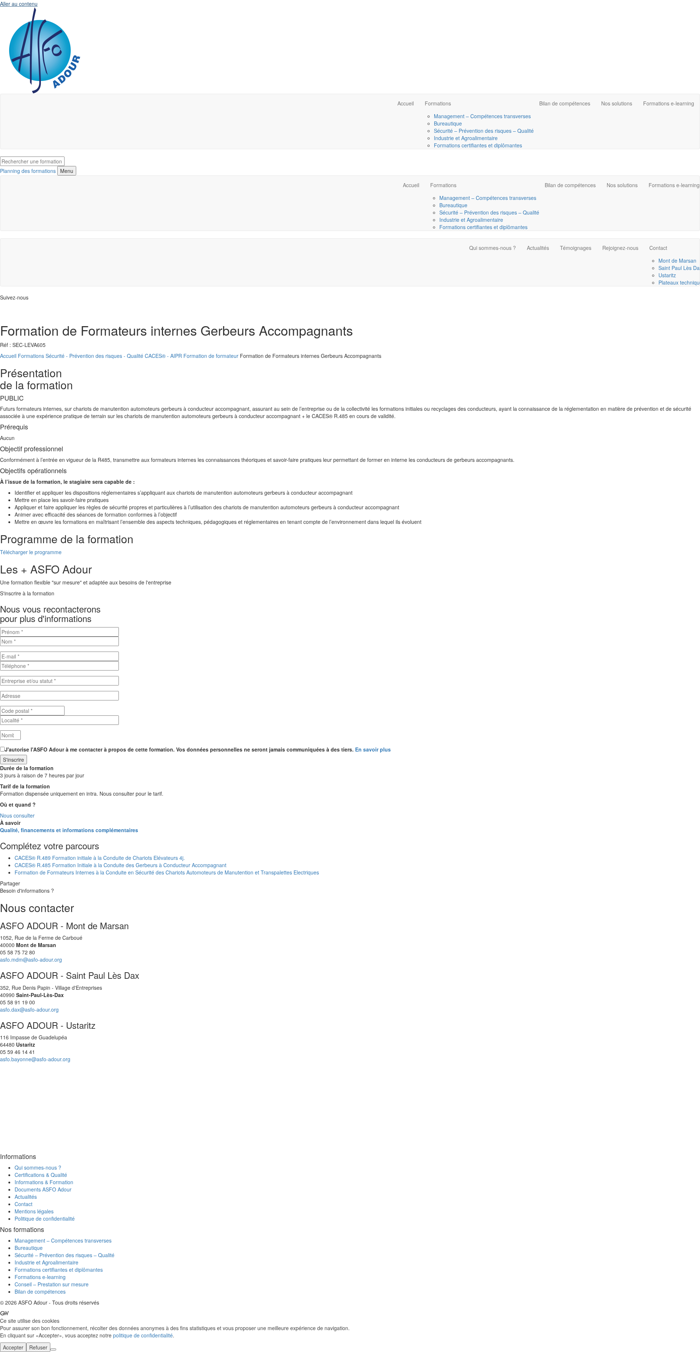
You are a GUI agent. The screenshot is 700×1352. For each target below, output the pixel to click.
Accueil (405, 103)
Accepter (13, 1347)
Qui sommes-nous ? (492, 247)
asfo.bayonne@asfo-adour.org (35, 1059)
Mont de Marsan (677, 260)
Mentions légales (34, 1211)
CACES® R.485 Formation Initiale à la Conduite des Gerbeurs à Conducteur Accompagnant (120, 865)
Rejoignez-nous (620, 247)
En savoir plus (373, 749)
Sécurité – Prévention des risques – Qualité (484, 130)
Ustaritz (667, 275)
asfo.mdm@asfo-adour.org (31, 959)
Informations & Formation (44, 1182)
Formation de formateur (210, 355)
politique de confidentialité (143, 1335)
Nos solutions (616, 103)
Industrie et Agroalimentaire (466, 138)
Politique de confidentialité (45, 1218)
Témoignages (575, 247)
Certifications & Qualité (41, 1174)
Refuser (38, 1347)
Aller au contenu (19, 3)
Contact (23, 1204)
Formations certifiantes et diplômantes (478, 145)
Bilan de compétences (564, 103)
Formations (438, 103)
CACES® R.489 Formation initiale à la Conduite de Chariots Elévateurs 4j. (100, 857)
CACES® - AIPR (163, 355)
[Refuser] (53, 1349)
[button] (31, 552)
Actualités (538, 247)
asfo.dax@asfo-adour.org (29, 1009)
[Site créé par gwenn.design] (4, 1313)
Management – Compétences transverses (482, 116)
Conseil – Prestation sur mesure (52, 1284)
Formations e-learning (668, 103)
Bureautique (448, 123)
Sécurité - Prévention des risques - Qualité (94, 355)
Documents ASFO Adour (43, 1189)
